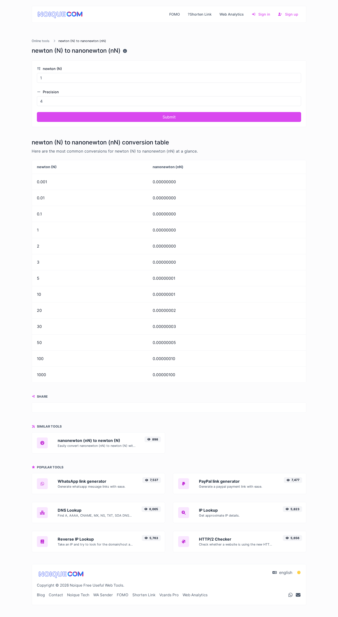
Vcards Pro (169, 595)
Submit (169, 116)
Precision (50, 92)
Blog (41, 595)
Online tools (40, 41)
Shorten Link (143, 595)
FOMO (174, 14)
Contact (56, 595)
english (285, 572)
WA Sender (103, 595)
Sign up (291, 14)
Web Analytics (231, 14)
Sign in (263, 14)
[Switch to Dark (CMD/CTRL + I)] (298, 572)
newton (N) (52, 69)
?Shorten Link (200, 14)
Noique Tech (78, 595)
